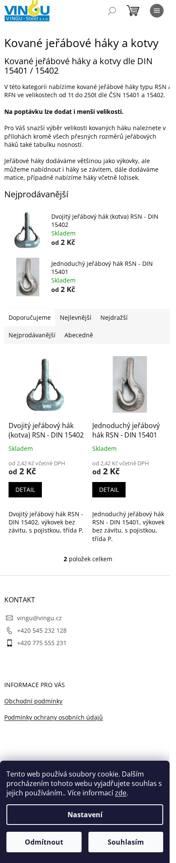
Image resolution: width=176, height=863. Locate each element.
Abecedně (79, 335)
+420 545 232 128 (42, 630)
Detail (25, 489)
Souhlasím (126, 842)
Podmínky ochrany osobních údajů (53, 717)
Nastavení (85, 814)
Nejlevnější (75, 317)
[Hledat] (111, 10)
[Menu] (156, 10)
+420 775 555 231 (42, 643)
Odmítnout (44, 842)
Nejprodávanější (32, 335)
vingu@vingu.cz (39, 618)
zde (120, 793)
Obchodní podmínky (33, 701)
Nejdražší (114, 317)
